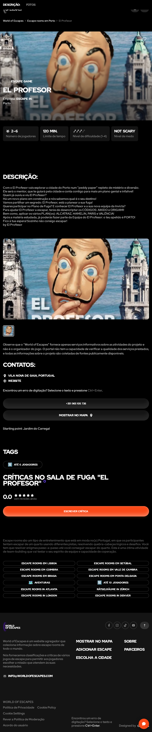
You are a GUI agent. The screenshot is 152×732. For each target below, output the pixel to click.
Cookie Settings (14, 713)
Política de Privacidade (18, 707)
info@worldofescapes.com (30, 676)
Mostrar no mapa (94, 641)
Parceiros (134, 649)
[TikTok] (125, 625)
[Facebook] (109, 625)
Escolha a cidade (94, 657)
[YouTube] (133, 625)
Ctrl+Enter (95, 390)
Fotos (31, 5)
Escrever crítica (76, 511)
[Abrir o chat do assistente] (144, 724)
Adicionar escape (94, 649)
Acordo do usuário (15, 725)
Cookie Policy (46, 707)
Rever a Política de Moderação (23, 719)
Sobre (130, 641)
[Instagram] (117, 625)
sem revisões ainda (25, 498)
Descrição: (11, 5)
